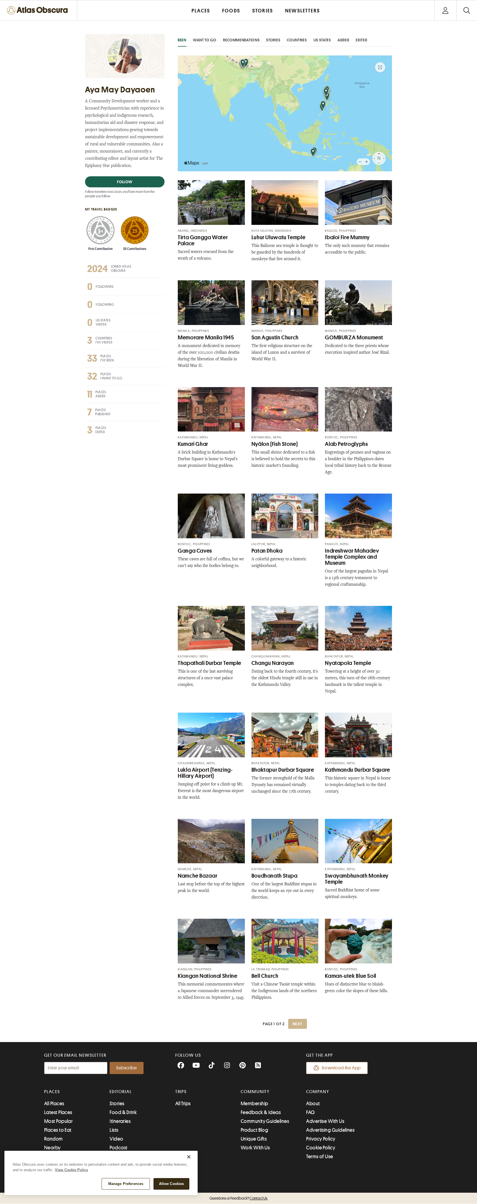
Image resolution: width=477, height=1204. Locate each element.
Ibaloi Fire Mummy (347, 237)
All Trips (183, 1103)
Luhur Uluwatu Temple (278, 237)
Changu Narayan (272, 663)
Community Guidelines (265, 1121)
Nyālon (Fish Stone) (274, 444)
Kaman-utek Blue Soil (350, 976)
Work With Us (255, 1148)
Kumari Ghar (193, 444)
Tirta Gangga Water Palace (203, 240)
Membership (254, 1103)
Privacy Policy (320, 1139)
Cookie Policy (320, 1148)
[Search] (466, 10)
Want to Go (204, 40)
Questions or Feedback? (238, 1198)
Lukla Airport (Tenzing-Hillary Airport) (205, 773)
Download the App (341, 1068)
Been (182, 40)
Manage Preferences (125, 1184)
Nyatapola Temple (348, 663)
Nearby (52, 1148)
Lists (114, 1130)
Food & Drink (123, 1112)
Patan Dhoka (267, 551)
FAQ (310, 1112)
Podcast (118, 1148)
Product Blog (254, 1130)
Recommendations (241, 40)
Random (53, 1139)
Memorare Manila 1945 (206, 337)
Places (52, 1092)
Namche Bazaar (197, 876)
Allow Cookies (171, 1184)
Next (298, 1024)
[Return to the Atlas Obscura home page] (38, 10)
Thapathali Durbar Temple (209, 663)
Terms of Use (319, 1156)
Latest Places (58, 1112)
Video (116, 1139)
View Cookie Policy (71, 1170)
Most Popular (58, 1121)
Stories (273, 40)
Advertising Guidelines (330, 1130)
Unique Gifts (254, 1139)
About (313, 1103)
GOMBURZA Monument (354, 337)
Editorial (121, 1092)
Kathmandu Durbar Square (357, 770)
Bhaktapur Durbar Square (282, 770)
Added (343, 40)
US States (322, 40)
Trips (181, 1092)
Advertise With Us (325, 1121)
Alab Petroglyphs (346, 444)
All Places (54, 1103)
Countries (297, 40)
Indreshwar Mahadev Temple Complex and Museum (352, 557)
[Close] (189, 1157)
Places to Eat (57, 1130)
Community (255, 1092)
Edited (361, 40)
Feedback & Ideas (261, 1112)
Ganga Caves (195, 551)
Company (317, 1092)
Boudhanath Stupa (274, 876)
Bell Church (265, 976)
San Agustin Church (275, 337)
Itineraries (120, 1121)
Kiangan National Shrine (207, 976)
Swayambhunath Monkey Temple (357, 879)
